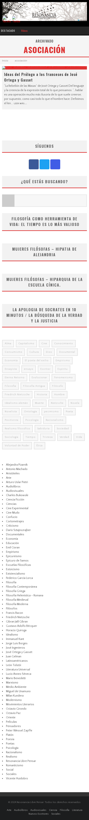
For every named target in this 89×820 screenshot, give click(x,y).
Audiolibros (13, 486)
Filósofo (57, 386)
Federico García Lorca (19, 578)
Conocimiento (63, 343)
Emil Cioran (13, 547)
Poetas (10, 743)
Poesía (10, 739)
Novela (75, 403)
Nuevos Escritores (39, 814)
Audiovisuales (15, 491)
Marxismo (12, 682)
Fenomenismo (63, 377)
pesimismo (51, 411)
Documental (67, 352)
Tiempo (30, 437)
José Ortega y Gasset (19, 652)
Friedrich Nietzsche (17, 394)
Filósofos (11, 608)
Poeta (69, 411)
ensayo (28, 369)
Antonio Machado (17, 469)
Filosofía (10, 386)
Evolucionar (39, 377)
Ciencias (11, 504)
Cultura (34, 352)
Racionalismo (55, 420)
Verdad (64, 437)
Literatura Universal (18, 669)
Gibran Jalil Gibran (17, 621)
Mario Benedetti (16, 678)
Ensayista (11, 369)
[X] (44, 164)
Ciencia (53, 810)
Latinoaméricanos (17, 661)
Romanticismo (14, 765)
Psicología (32, 420)
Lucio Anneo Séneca (18, 674)
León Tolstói (13, 665)
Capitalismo (26, 343)
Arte (8, 478)
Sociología (11, 437)
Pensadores (13, 726)
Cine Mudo (12, 512)
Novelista (11, 411)
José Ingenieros (15, 647)
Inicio (5, 60)
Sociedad (63, 428)
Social (9, 769)
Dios (49, 352)
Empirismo (63, 360)
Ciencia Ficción (15, 499)
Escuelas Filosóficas (18, 565)
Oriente (11, 717)
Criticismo (12, 525)
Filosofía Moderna (17, 604)
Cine (44, 343)
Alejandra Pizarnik (17, 464)
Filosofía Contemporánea (21, 586)
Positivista (11, 420)
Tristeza (48, 437)
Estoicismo (12, 569)
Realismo (11, 756)
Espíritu (63, 369)
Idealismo (12, 634)
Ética (39, 445)
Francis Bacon (14, 613)
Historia (42, 394)
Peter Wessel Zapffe (19, 730)
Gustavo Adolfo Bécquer (21, 626)
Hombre (59, 394)
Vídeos (24, 30)
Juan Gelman (13, 656)
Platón (9, 735)
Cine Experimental (17, 508)
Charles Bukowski (17, 495)
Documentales (15, 534)
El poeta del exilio (37, 360)
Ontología (30, 411)
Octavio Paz (13, 713)
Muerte (39, 403)
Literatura (77, 810)
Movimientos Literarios (20, 704)
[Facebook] (34, 164)
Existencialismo (15, 573)
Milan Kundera (15, 695)
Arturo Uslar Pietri (17, 482)
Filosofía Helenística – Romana (24, 595)
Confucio (11, 517)
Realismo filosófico (17, 428)
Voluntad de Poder (17, 445)
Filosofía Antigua (34, 386)
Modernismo (14, 700)
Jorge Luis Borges (17, 643)
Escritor (45, 369)
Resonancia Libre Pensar (21, 761)
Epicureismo (14, 556)
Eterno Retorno (15, 377)
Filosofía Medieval (17, 600)
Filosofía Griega (15, 591)
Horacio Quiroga (16, 630)
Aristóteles (13, 473)
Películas (11, 722)
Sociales (11, 774)
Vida (79, 437)
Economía (11, 360)
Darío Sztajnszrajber (18, 530)
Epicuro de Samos (17, 560)
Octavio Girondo (16, 708)
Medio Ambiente (16, 687)
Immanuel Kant (15, 639)
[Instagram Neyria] (55, 164)
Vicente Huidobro (17, 778)
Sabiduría (43, 428)
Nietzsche (57, 403)
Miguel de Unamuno (18, 691)
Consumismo (13, 352)
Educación (12, 543)
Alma (8, 343)
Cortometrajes (15, 521)
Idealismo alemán (16, 403)
